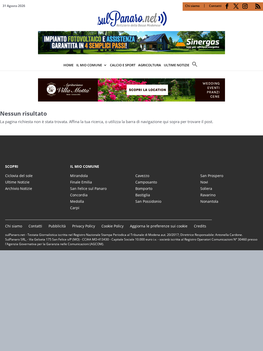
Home (68, 65)
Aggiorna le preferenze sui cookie (158, 226)
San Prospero (211, 175)
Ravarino (207, 194)
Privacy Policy (83, 226)
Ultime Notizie (17, 182)
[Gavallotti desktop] (131, 89)
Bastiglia (142, 194)
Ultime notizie (176, 65)
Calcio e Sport (122, 65)
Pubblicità (57, 226)
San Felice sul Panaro (88, 188)
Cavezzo (142, 175)
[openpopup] (259, 65)
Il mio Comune (89, 65)
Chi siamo (192, 5)
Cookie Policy (112, 226)
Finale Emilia (81, 182)
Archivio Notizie (18, 188)
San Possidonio (148, 201)
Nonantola (209, 201)
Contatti (215, 5)
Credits (200, 226)
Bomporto (143, 188)
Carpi (74, 207)
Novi (204, 182)
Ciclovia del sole (19, 175)
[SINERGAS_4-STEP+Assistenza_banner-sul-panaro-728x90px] (131, 52)
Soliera (206, 188)
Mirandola (79, 175)
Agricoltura (149, 65)
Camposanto (146, 182)
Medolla (77, 201)
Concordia (79, 194)
